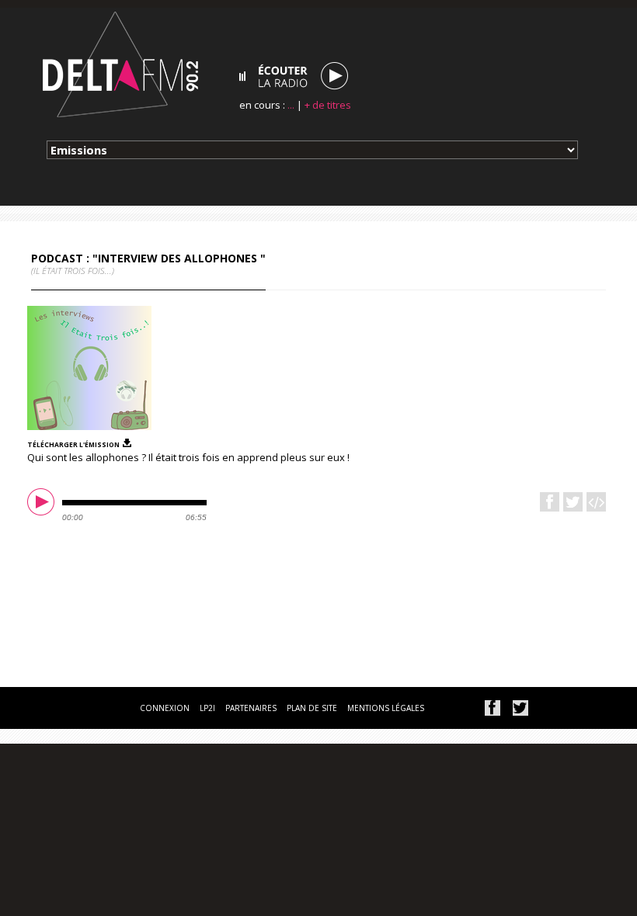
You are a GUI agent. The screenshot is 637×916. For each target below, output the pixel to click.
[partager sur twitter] (520, 708)
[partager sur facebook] (492, 708)
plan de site (312, 708)
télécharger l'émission (73, 444)
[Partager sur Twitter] (573, 502)
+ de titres (328, 105)
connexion (165, 708)
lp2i (207, 708)
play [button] (42, 503)
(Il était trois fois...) (72, 270)
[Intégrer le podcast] (596, 502)
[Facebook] (549, 502)
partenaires (251, 708)
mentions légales (385, 708)
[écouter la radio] (293, 76)
